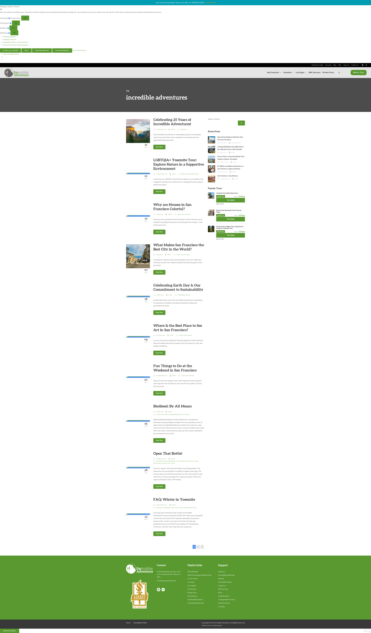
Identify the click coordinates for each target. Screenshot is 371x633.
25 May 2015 (159, 411)
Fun (177, 461)
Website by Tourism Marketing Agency (212, 625)
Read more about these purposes (16, 45)
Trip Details (230, 200)
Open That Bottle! (167, 453)
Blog (334, 65)
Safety (183, 174)
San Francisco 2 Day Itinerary (227, 176)
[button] (185, 9)
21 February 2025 (161, 129)
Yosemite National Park (192, 174)
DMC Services (314, 72)
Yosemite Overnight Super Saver (227, 193)
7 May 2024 (159, 254)
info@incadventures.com (167, 581)
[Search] (241, 123)
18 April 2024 (160, 295)
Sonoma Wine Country (160, 463)
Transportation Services (226, 600)
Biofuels (221, 579)
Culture (179, 214)
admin (173, 129)
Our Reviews (191, 589)
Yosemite (287, 72)
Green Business (223, 596)
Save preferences (62, 50)
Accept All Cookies (10, 50)
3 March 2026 (224, 172)
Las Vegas (300, 72)
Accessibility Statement (226, 575)
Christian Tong (235, 142)
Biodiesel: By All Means (172, 406)
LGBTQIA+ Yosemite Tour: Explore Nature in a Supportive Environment (178, 164)
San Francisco (273, 72)
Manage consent (9, 631)
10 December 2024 (161, 174)
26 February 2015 (161, 459)
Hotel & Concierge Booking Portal (199, 575)
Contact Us (354, 65)
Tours (183, 414)
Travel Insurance (224, 603)
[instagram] (366, 65)
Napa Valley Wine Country (187, 461)
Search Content (214, 119)
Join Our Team (192, 579)
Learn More (210, 2)
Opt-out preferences (11, 54)
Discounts (328, 65)
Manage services (9, 39)
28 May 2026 (223, 142)
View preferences (42, 50)
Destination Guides (317, 65)
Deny (26, 50)
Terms (128, 623)
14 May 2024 (159, 214)
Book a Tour (358, 72)
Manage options (9, 37)
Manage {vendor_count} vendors (15, 42)
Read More (159, 147)
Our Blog (221, 607)
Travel (187, 414)
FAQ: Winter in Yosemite (174, 499)
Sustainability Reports (195, 600)
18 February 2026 (225, 179)
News (166, 414)
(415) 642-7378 (175, 572)
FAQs (339, 65)
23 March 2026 (224, 162)
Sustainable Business (183, 295)
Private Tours (328, 72)
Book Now (220, 204)
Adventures (183, 129)
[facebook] (362, 65)
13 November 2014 (161, 505)
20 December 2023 (161, 375)
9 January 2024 (160, 335)
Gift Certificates (192, 572)
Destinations (172, 461)
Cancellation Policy (225, 582)
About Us (346, 65)
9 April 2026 (223, 152)
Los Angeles (191, 586)
